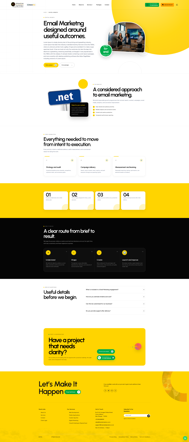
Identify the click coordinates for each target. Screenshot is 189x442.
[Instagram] (115, 390)
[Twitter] (108, 390)
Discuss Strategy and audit (60, 166)
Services (43, 415)
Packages (98, 4)
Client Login (44, 420)
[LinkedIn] (112, 390)
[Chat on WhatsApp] (185, 438)
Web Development (74, 412)
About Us (81, 4)
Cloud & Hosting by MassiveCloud (78, 423)
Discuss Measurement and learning (129, 166)
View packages (66, 65)
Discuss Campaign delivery (94, 166)
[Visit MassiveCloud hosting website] (31, 4)
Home (73, 4)
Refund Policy (134, 437)
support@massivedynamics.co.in (104, 425)
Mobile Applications (74, 415)
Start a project (51, 65)
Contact (107, 4)
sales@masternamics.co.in (102, 422)
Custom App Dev (73, 417)
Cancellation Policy (124, 437)
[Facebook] (105, 390)
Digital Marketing (73, 420)
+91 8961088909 (154, 5)
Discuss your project (106, 351)
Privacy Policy (113, 437)
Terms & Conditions (144, 437)
